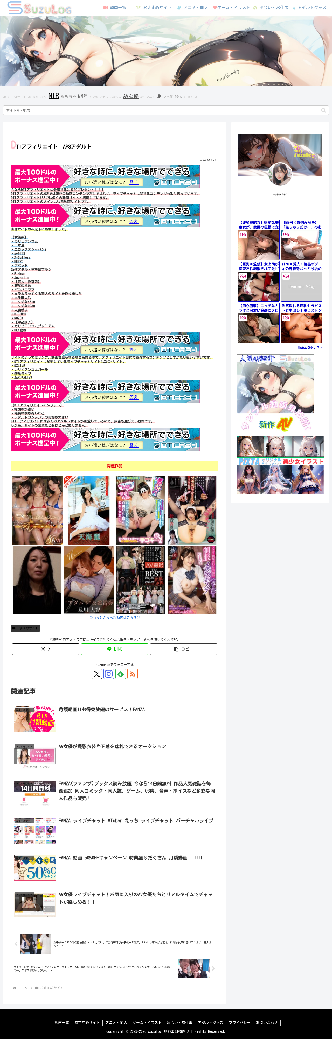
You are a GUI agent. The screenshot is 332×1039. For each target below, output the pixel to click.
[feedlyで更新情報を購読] (120, 674)
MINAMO (94, 97)
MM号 (83, 96)
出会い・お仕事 (179, 1022)
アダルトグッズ (210, 1022)
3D (4, 97)
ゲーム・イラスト (147, 1022)
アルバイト (19, 97)
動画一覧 (61, 1022)
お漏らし (115, 97)
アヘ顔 (168, 96)
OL (9, 97)
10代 (178, 96)
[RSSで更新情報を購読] (132, 674)
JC (29, 97)
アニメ (150, 97)
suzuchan (280, 194)
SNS (142, 97)
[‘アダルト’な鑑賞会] (89, 579)
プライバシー (240, 1022)
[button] (323, 110)
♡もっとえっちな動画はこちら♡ (114, 617)
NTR (54, 95)
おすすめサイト (27, 628)
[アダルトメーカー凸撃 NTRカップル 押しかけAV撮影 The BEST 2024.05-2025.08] (140, 579)
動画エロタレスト (310, 347)
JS (196, 97)
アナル (104, 97)
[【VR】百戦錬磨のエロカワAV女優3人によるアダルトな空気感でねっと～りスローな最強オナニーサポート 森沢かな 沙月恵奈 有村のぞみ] (37, 509)
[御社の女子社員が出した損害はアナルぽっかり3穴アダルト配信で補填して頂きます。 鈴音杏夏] (192, 509)
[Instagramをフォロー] (108, 674)
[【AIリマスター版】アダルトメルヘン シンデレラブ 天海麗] (89, 509)
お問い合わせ (267, 1022)
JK (159, 96)
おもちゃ (68, 96)
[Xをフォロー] (97, 674)
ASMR (190, 97)
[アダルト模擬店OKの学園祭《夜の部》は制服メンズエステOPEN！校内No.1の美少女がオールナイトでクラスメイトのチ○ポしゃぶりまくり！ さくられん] (192, 579)
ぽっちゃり (39, 97)
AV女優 (131, 95)
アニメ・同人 (116, 1022)
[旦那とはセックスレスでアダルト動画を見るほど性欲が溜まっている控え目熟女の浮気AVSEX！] (37, 579)
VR (185, 97)
